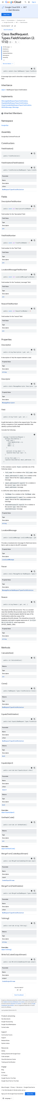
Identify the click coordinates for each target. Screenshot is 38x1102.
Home (3, 20)
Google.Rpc (4, 125)
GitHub (3, 1051)
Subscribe (30, 1094)
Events (3, 1072)
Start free (7, 14)
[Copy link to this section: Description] (12, 345)
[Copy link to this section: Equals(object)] (15, 763)
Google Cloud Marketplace (8, 1024)
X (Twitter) (4, 1075)
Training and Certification (8, 1062)
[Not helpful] (15, 26)
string (4, 372)
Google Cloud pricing (7, 1021)
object (3, 90)
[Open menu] (3, 2)
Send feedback (8, 29)
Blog (2, 1069)
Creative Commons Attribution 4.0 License (14, 1002)
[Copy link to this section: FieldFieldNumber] (17, 236)
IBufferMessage (6, 107)
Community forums (6, 1035)
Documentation (11, 20)
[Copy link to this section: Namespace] (14, 121)
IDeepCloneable (6, 105)
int (3, 228)
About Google (5, 1087)
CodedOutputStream (8, 981)
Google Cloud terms (29, 1087)
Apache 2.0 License (16, 1003)
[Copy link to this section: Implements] (14, 97)
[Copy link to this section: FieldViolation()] (15, 149)
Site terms (19, 1087)
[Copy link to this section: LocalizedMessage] (18, 530)
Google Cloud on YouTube (8, 1078)
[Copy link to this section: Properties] (14, 340)
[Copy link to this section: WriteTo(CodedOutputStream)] (28, 955)
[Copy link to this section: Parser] (8, 567)
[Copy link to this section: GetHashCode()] (16, 818)
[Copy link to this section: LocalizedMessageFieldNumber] (29, 270)
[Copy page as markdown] (15, 42)
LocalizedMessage (8, 559)
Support (3, 1037)
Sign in (34, 2)
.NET (25, 7)
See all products (5, 1019)
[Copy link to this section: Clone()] (9, 684)
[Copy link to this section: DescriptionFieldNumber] (23, 202)
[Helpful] (12, 26)
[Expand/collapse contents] (11, 47)
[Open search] (25, 2)
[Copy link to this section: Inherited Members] (24, 113)
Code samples (5, 1056)
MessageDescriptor (8, 403)
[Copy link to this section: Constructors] (16, 143)
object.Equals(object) (7, 812)
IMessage (4, 101)
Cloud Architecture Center (8, 1059)
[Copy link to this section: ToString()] (11, 919)
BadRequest (11, 101)
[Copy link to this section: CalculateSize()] (15, 653)
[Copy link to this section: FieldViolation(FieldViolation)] (26, 163)
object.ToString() (6, 949)
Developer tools (21, 20)
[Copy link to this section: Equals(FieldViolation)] (20, 714)
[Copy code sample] (34, 68)
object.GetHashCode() (8, 848)
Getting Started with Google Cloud (10, 1053)
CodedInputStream (8, 880)
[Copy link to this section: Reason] (9, 597)
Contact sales (5, 1027)
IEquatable (4, 103)
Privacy (13, 1087)
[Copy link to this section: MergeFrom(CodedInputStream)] (30, 854)
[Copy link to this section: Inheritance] (14, 85)
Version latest (8, 63)
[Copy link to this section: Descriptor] (12, 379)
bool (3, 756)
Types (17, 101)
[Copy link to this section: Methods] (12, 648)
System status (5, 1043)
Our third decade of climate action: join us (13, 1090)
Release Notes (5, 1040)
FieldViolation (23, 101)
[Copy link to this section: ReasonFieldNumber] (19, 304)
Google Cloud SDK (12, 7)
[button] (19, 113)
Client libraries (13, 10)
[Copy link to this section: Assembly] (12, 132)
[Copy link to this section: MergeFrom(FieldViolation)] (25, 886)
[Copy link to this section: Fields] (9, 197)
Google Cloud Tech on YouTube (10, 1081)
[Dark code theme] (31, 68)
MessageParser (7, 590)
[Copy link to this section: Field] (7, 410)
